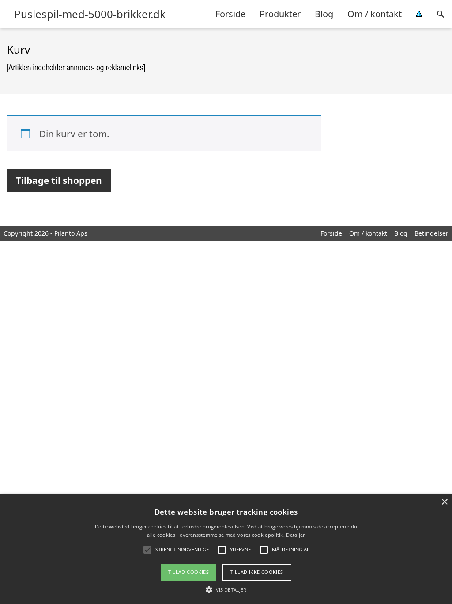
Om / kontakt (374, 14)
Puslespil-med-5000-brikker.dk (90, 14)
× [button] (444, 502)
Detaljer (295, 534)
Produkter (280, 14)
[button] (226, 589)
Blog (324, 14)
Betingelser (431, 233)
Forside (230, 14)
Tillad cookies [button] (188, 572)
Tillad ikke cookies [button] (256, 572)
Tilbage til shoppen (59, 180)
